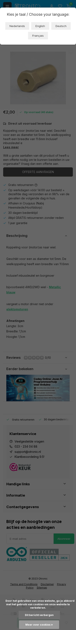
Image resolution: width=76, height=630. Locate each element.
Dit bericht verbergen (39, 615)
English (40, 26)
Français (38, 35)
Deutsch (61, 26)
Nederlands (17, 26)
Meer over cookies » (39, 624)
